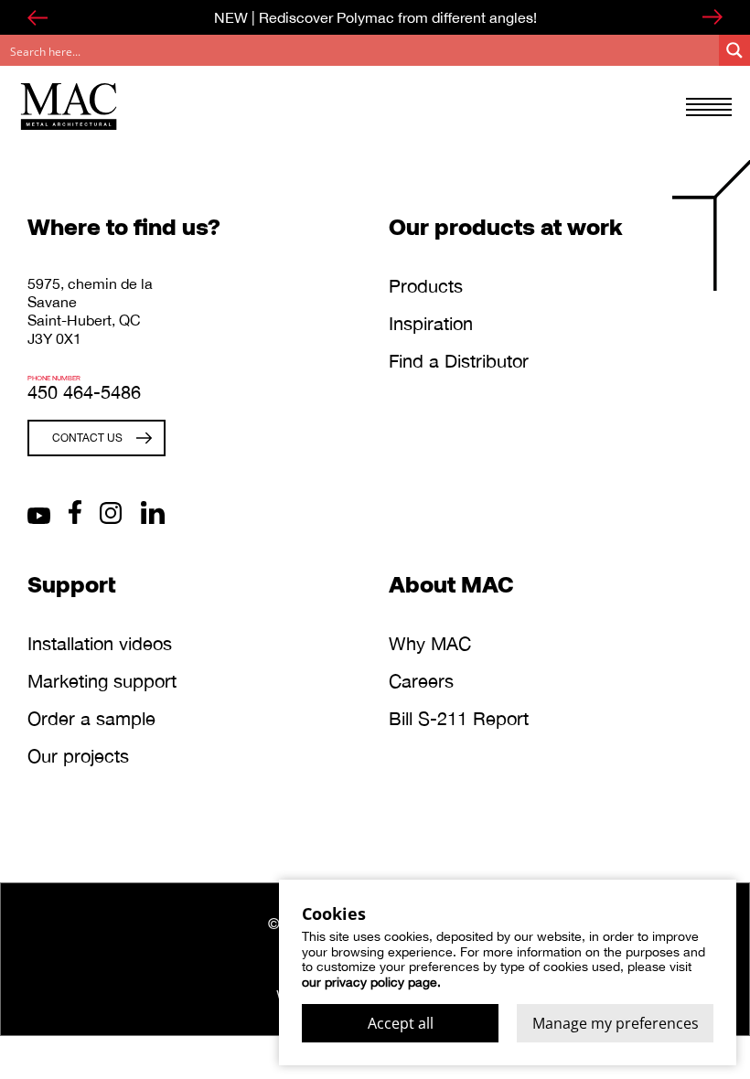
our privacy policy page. (371, 982)
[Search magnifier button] (734, 50)
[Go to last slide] (37, 17)
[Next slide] (712, 17)
